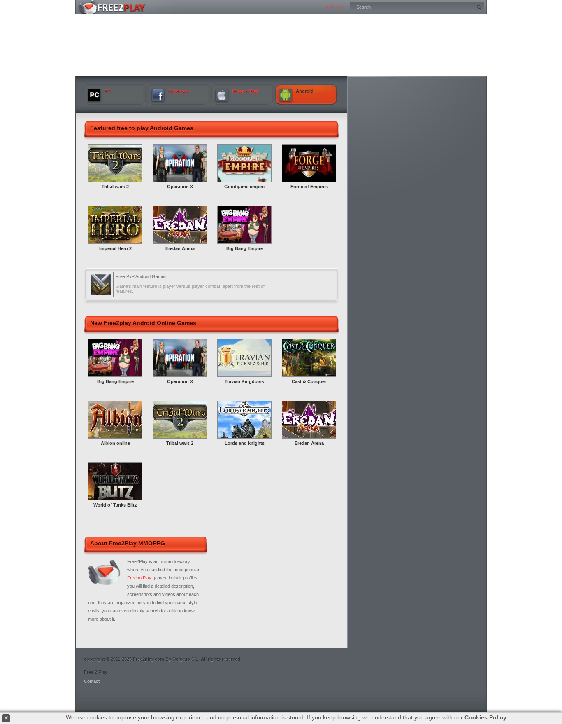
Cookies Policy (485, 717)
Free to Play (139, 577)
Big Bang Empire (244, 248)
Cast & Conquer (309, 381)
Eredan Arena (180, 248)
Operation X (180, 186)
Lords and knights (245, 443)
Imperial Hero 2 (115, 248)
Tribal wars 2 (115, 186)
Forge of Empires (309, 186)
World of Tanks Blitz (115, 504)
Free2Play (333, 6)
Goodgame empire (244, 186)
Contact (92, 681)
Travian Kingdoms (244, 381)
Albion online (115, 443)
